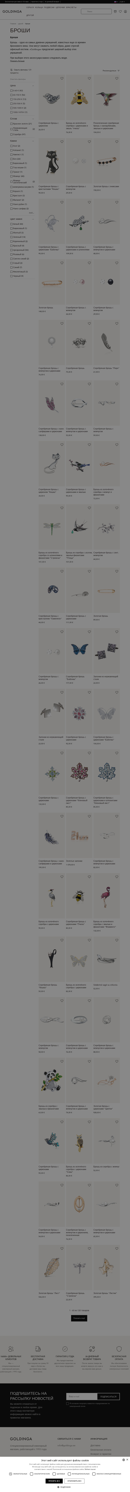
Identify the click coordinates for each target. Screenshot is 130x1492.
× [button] (127, 1460)
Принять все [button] (54, 1481)
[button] (65, 1487)
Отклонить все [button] (74, 1481)
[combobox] (123, 1460)
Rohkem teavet (90, 1469)
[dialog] (65, 1474)
